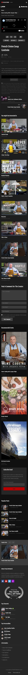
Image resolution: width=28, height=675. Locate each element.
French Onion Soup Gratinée (7, 258)
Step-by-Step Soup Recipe (19, 92)
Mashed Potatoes (5, 175)
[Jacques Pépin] (2, 635)
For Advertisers (5, 657)
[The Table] (3, 618)
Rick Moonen (7, 631)
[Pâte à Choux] (4, 526)
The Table (7, 617)
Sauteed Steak (4, 134)
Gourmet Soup (10, 89)
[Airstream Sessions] (14, 440)
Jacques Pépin (22, 90)
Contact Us (4, 660)
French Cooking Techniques (15, 87)
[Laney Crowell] (2, 638)
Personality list (16, 672)
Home (9, 672)
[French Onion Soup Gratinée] (14, 108)
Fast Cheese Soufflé (5, 278)
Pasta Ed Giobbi (12, 518)
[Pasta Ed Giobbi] (4, 520)
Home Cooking (8, 608)
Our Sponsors (5, 652)
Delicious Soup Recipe (11, 86)
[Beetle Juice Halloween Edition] (14, 100)
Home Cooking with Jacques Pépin (17, 61)
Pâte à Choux (4, 237)
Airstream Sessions (5, 461)
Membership (24, 6)
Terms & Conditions (6, 650)
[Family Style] (3, 614)
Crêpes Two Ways (5, 155)
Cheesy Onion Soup (7, 83)
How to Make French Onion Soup (13, 90)
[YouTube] (6, 581)
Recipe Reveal (4, 416)
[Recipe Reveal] (14, 395)
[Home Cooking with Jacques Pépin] (14, 351)
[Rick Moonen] (2, 632)
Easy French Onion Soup (20, 86)
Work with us (5, 655)
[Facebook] (2, 581)
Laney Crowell (7, 637)
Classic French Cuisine (15, 83)
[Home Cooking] (3, 609)
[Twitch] (13, 581)
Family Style (8, 612)
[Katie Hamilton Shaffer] (2, 629)
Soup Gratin (12, 92)
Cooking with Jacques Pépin (16, 84)
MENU (3, 6)
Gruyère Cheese (16, 89)
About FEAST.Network (7, 647)
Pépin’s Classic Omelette (7, 196)
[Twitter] (9, 581)
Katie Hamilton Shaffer (9, 628)
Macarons (3, 216)
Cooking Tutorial (7, 84)
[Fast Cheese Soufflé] (4, 533)
